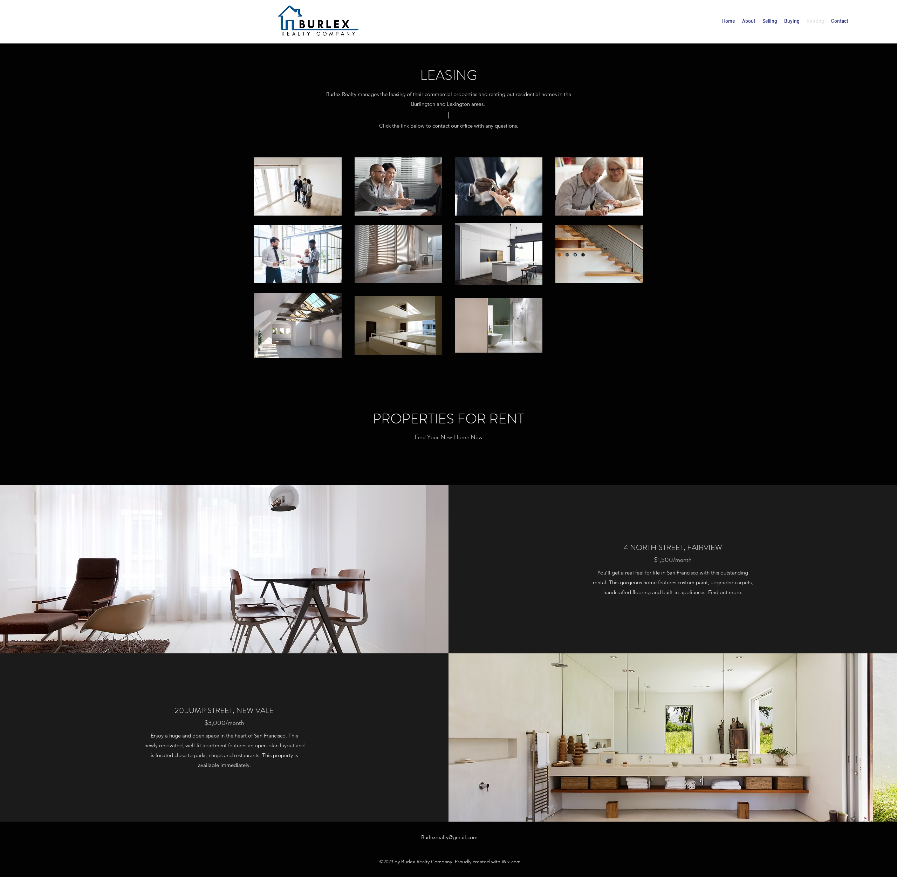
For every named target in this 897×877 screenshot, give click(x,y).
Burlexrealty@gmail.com (449, 837)
